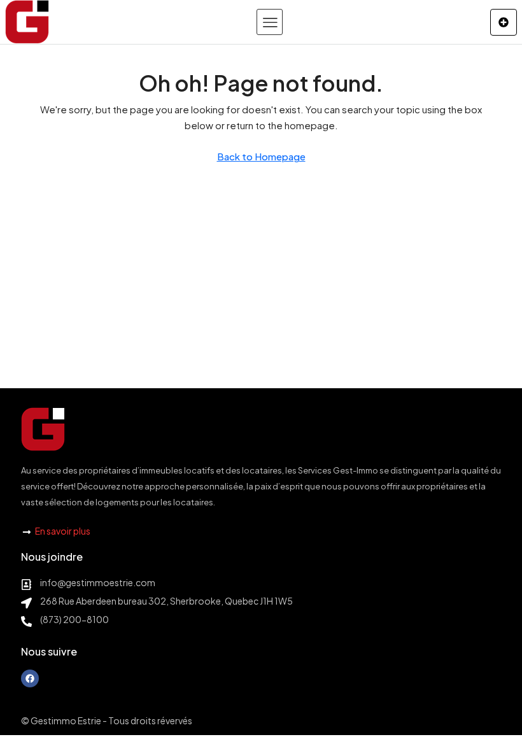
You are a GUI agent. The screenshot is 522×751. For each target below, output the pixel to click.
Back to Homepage (261, 156)
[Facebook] (30, 678)
